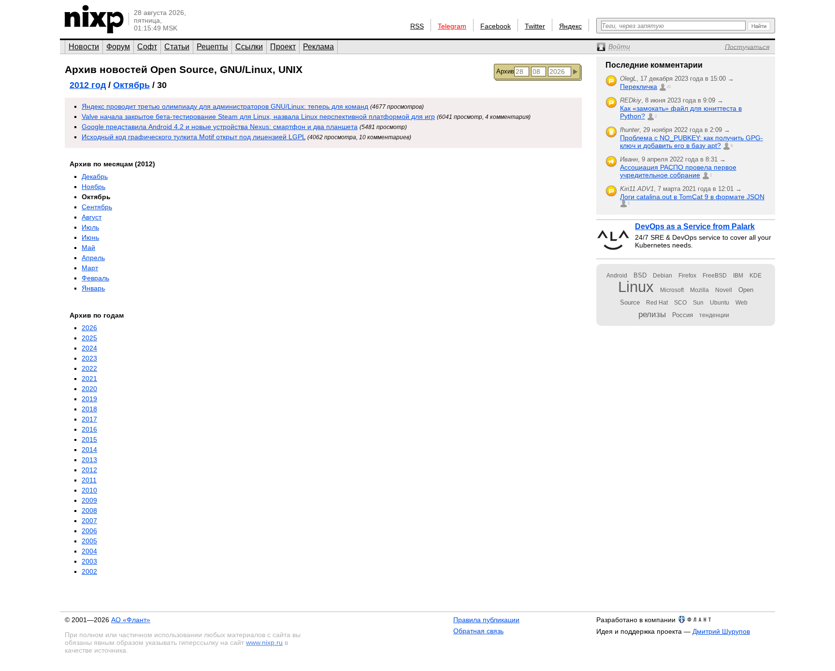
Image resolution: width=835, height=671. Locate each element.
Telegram (452, 26)
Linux (636, 286)
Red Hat (657, 303)
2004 (89, 551)
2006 (89, 531)
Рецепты (212, 47)
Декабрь (95, 176)
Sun (698, 303)
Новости (84, 47)
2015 (89, 439)
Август (91, 217)
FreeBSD (715, 275)
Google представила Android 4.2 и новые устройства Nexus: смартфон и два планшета (220, 127)
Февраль (95, 278)
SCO (680, 303)
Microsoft (672, 290)
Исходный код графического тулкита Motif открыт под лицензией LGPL (193, 137)
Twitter (535, 26)
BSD (640, 275)
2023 (89, 358)
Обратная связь (478, 631)
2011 (89, 480)
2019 (89, 399)
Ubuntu (719, 303)
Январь (93, 288)
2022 (89, 368)
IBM (738, 275)
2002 (89, 571)
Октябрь (131, 85)
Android (616, 275)
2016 (89, 429)
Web (741, 303)
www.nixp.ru (264, 642)
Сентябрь (97, 207)
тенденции (714, 315)
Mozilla (699, 290)
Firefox (687, 275)
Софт (147, 47)
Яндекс (570, 26)
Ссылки (249, 47)
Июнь (90, 237)
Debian (662, 275)
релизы (652, 314)
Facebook (495, 26)
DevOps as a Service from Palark (695, 226)
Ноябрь (93, 186)
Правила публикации (486, 620)
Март (90, 268)
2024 (89, 348)
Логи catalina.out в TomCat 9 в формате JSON (692, 197)
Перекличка (638, 86)
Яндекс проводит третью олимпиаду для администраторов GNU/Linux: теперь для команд (225, 106)
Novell (723, 290)
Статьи (176, 47)
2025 (89, 338)
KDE (755, 275)
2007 (89, 521)
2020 (89, 389)
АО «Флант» (130, 620)
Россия (682, 315)
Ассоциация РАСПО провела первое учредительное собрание (678, 171)
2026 (89, 328)
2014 (89, 449)
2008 (89, 510)
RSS (417, 26)
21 (669, 87)
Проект (283, 47)
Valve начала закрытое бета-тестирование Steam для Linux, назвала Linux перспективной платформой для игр (258, 116)
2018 (89, 409)
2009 (89, 500)
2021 (89, 378)
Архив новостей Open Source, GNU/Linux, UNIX (183, 69)
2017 (89, 419)
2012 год (88, 85)
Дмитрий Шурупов (721, 631)
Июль (90, 227)
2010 (89, 490)
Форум (118, 47)
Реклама (318, 47)
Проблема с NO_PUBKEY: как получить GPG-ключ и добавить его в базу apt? (691, 141)
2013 (89, 460)
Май (88, 247)
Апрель (93, 258)
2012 (89, 470)
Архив (505, 71)
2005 (89, 541)
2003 (89, 561)
